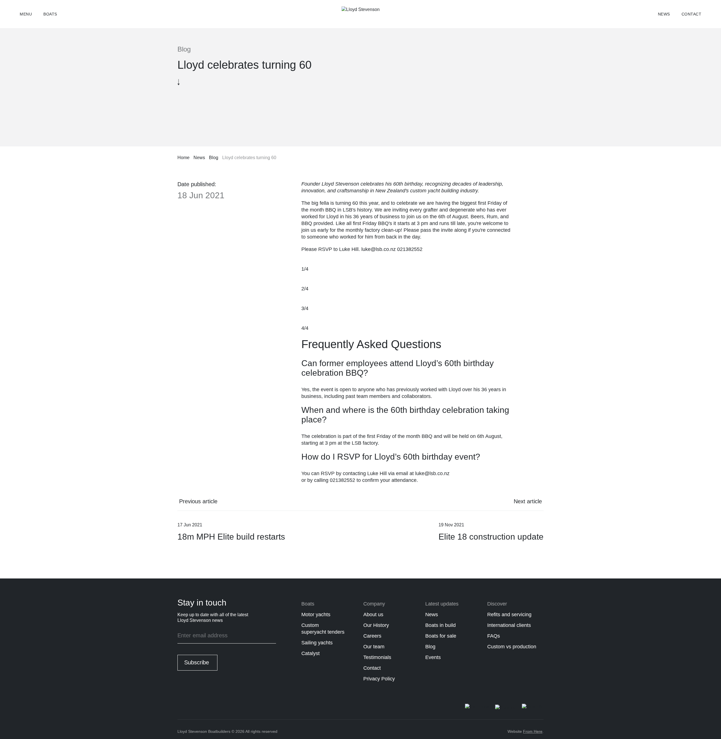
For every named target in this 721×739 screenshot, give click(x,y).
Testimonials (377, 657)
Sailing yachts (317, 642)
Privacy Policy (379, 679)
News (664, 14)
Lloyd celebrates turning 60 (249, 157)
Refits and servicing (509, 614)
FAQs (493, 636)
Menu (26, 14)
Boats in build (440, 625)
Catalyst (310, 653)
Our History (376, 625)
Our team (373, 646)
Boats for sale (440, 636)
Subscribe (196, 662)
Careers (372, 636)
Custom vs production (511, 646)
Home (183, 157)
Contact (692, 14)
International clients (509, 625)
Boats (50, 14)
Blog (213, 157)
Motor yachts (315, 614)
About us (373, 614)
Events (433, 657)
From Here (532, 731)
